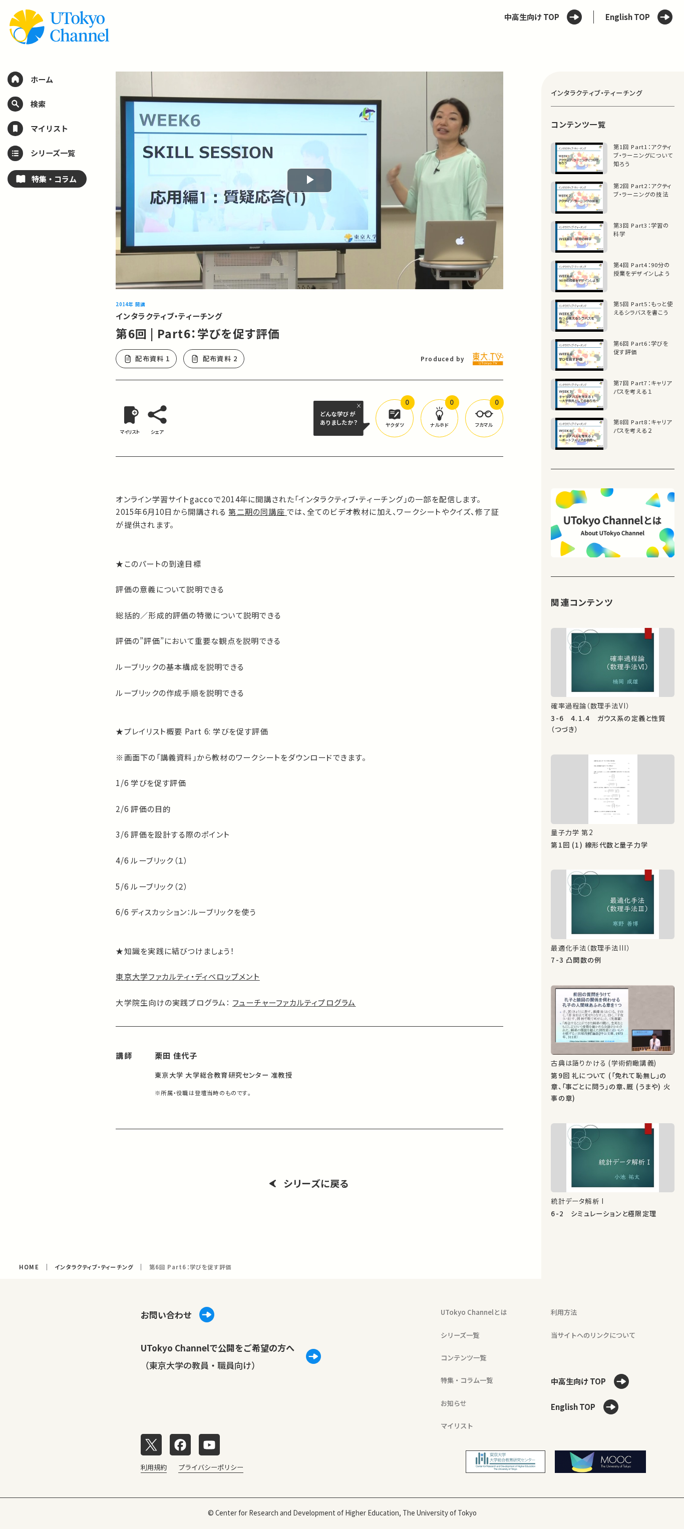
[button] (395, 418)
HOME (29, 1267)
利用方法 (564, 1312)
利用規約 (154, 1467)
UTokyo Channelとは (474, 1312)
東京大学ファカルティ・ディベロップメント (187, 976)
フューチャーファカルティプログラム (294, 1002)
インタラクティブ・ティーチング (169, 315)
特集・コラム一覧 (467, 1380)
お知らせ (454, 1403)
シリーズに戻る (316, 1183)
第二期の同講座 (257, 511)
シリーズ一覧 (460, 1335)
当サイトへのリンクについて (593, 1335)
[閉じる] (360, 405)
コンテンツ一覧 (463, 1357)
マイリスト (457, 1425)
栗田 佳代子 (176, 1055)
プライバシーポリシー (210, 1467)
